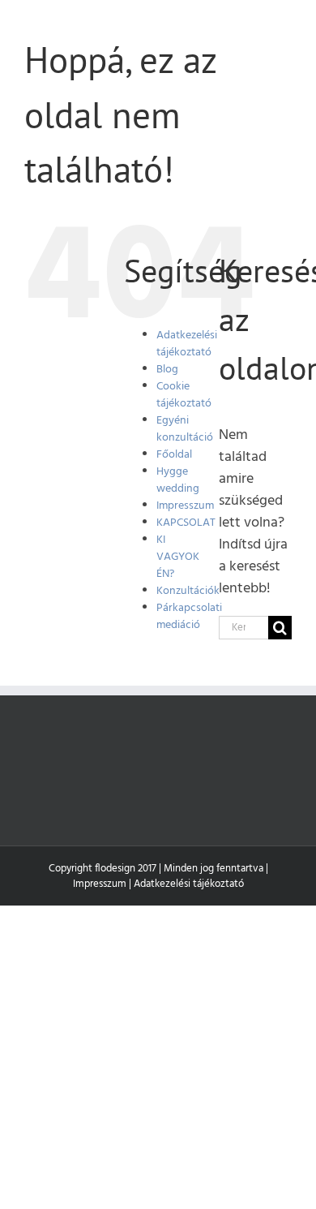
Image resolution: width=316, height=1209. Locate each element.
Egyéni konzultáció (184, 429)
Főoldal (174, 454)
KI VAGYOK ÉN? (177, 557)
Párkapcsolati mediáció (189, 617)
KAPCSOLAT (186, 523)
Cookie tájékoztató (183, 395)
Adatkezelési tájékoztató (186, 344)
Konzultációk (188, 591)
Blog (167, 369)
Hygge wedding (177, 480)
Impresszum (185, 506)
